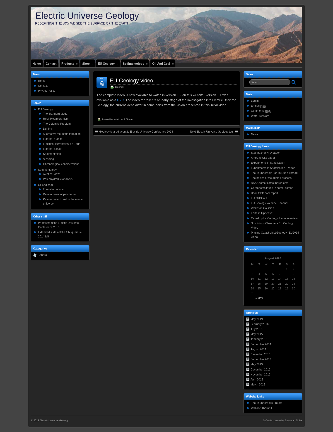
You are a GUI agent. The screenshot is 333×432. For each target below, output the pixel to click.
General (119, 87)
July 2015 (257, 329)
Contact (51, 63)
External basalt (52, 149)
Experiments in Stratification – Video (273, 168)
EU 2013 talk (259, 198)
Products (67, 63)
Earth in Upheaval (262, 213)
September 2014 (261, 344)
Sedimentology (133, 63)
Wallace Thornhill (262, 408)
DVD (120, 100)
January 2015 (259, 339)
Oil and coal (161, 63)
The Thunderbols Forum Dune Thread (274, 173)
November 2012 (260, 374)
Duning (47, 128)
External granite (53, 139)
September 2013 (261, 359)
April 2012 (257, 379)
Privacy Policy (46, 90)
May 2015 (257, 334)
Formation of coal (53, 189)
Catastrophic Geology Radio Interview (274, 218)
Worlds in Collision (262, 208)
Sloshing (48, 159)
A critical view (51, 174)
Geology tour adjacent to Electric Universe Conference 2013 (136, 131)
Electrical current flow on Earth (61, 144)
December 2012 (260, 369)
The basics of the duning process (271, 178)
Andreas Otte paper (263, 157)
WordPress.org (260, 116)
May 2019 (257, 319)
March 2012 (258, 384)
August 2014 (258, 349)
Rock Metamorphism (55, 118)
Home (37, 63)
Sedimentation (52, 154)
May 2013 (257, 364)
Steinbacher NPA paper (265, 152)
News (254, 134)
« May (259, 298)
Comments (261, 110)
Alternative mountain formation (62, 134)
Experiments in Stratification (268, 162)
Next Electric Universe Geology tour (212, 131)
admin (117, 119)
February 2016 (260, 324)
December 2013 (260, 354)
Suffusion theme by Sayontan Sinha (282, 420)
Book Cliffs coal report (264, 193)
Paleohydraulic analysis (57, 179)
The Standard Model (55, 113)
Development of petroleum (59, 194)
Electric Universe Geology (87, 16)
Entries (258, 105)
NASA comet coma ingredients (269, 183)
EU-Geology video (131, 80)
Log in (255, 100)
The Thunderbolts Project (266, 403)
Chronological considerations (61, 164)
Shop (86, 63)
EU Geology (106, 63)
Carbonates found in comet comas (272, 188)
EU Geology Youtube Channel (269, 203)
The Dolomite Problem (57, 123)
